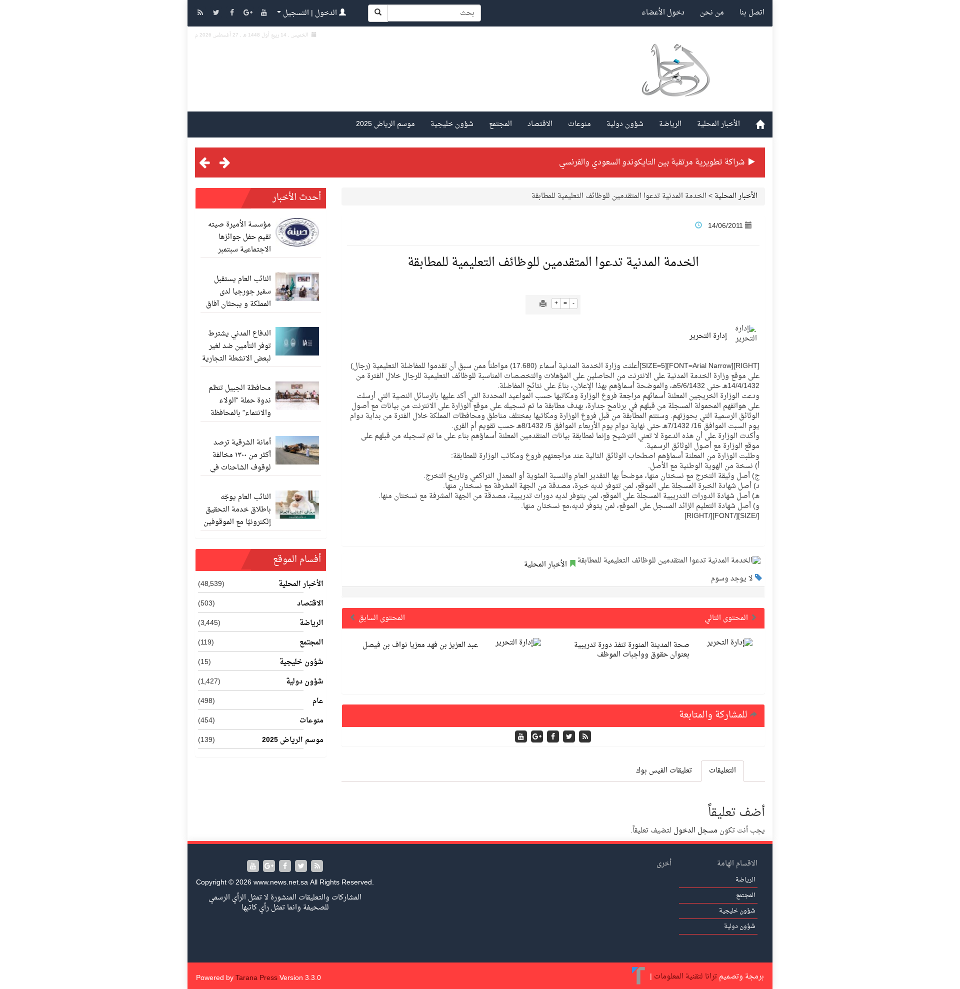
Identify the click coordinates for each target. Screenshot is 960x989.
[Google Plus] (249, 13)
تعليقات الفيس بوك (664, 771)
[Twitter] (217, 13)
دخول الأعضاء (663, 13)
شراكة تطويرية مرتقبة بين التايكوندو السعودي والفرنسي (651, 162)
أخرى (664, 863)
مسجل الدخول (696, 831)
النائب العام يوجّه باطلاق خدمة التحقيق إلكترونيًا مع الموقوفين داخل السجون (237, 516)
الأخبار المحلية (718, 124)
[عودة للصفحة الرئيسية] (675, 81)
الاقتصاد (540, 124)
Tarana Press (257, 978)
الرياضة (670, 124)
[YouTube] (264, 13)
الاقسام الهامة (737, 863)
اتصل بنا (752, 13)
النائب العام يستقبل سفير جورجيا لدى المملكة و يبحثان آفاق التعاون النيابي (238, 298)
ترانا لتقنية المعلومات (685, 977)
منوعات (579, 124)
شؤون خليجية (452, 124)
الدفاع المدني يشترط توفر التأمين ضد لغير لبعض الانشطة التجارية (236, 346)
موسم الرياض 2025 (385, 124)
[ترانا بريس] (639, 977)
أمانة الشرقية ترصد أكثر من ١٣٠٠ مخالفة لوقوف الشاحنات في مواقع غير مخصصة (240, 461)
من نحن (712, 13)
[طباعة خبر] (543, 305)
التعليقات (722, 771)
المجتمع (500, 124)
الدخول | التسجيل (310, 13)
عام (318, 701)
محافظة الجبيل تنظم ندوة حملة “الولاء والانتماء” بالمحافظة (239, 401)
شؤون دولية (625, 124)
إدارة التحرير (708, 336)
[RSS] (201, 13)
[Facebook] (233, 13)
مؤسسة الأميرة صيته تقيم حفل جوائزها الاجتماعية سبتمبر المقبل (239, 243)
